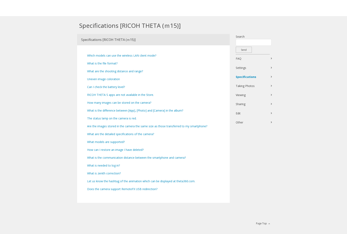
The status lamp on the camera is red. (112, 118)
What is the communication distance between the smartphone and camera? (136, 157)
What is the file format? (102, 63)
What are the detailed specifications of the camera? (120, 134)
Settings (241, 68)
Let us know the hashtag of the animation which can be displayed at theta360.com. (141, 181)
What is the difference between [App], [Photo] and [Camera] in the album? (135, 110)
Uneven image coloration (103, 79)
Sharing (240, 104)
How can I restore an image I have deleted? (115, 150)
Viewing (241, 95)
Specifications (246, 77)
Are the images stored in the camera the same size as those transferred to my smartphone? (147, 126)
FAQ (238, 58)
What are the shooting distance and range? (115, 71)
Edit (238, 113)
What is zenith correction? (104, 173)
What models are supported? (106, 142)
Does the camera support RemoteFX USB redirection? (122, 189)
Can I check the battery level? (106, 87)
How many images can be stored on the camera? (119, 103)
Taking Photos (245, 86)
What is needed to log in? (103, 165)
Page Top (261, 223)
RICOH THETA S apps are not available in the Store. (120, 95)
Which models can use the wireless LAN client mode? (121, 55)
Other (239, 122)
